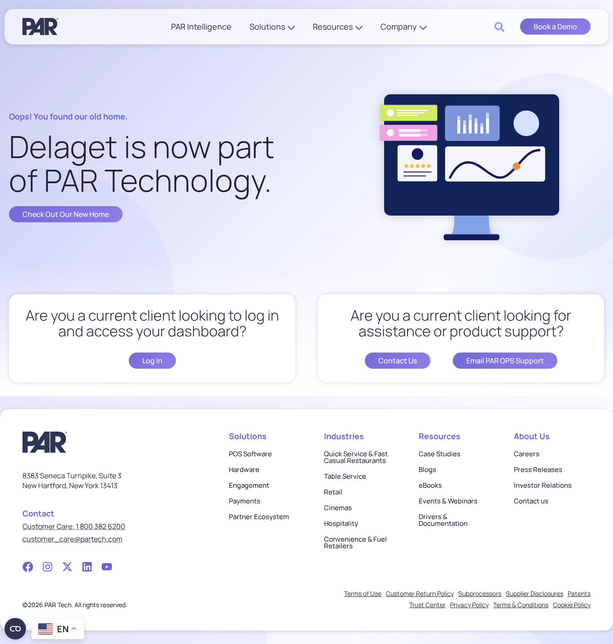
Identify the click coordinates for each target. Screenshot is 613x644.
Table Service (345, 476)
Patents (579, 593)
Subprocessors (479, 593)
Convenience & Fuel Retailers (355, 542)
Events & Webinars (448, 501)
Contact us (531, 501)
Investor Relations (543, 485)
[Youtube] (106, 566)
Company (399, 26)
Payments (244, 501)
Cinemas (338, 507)
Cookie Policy (572, 604)
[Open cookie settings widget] (15, 629)
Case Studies (439, 453)
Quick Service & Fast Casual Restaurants (356, 457)
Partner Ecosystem (259, 516)
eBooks (430, 485)
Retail (333, 492)
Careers (526, 453)
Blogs (427, 469)
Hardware (244, 469)
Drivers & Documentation (443, 520)
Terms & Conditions (520, 604)
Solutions (267, 26)
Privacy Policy (469, 604)
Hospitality (341, 523)
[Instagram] (47, 566)
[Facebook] (27, 566)
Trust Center (427, 604)
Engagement (249, 485)
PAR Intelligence (201, 26)
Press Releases (538, 469)
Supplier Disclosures (534, 593)
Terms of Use (362, 593)
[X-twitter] (67, 566)
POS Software (250, 453)
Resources (333, 26)
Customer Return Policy (420, 593)
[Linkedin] (87, 566)
